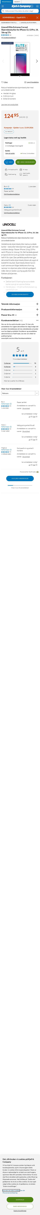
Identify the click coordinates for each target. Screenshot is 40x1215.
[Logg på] (32, 6)
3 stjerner (7, 370)
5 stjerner (7, 363)
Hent (11, 162)
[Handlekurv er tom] (37, 6)
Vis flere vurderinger (20, 478)
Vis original (26, 408)
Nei (34, 416)
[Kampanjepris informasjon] (27, 117)
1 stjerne (7, 377)
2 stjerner (7, 373)
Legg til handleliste (33, 82)
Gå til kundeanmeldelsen (12, 194)
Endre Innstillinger (20, 1211)
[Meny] (2, 6)
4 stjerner (7, 367)
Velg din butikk (10, 153)
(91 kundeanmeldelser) (8, 37)
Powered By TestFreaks (28, 472)
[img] (37, 61)
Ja (29, 416)
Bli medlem (8, 131)
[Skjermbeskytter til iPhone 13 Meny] (19, 23)
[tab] (6, 2)
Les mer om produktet (9, 104)
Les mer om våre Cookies (11, 1190)
